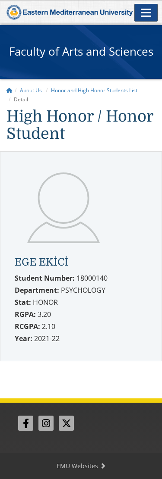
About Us (31, 90)
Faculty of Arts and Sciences (81, 51)
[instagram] (46, 423)
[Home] (9, 90)
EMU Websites (78, 466)
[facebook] (25, 423)
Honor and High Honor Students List (94, 90)
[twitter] (66, 423)
